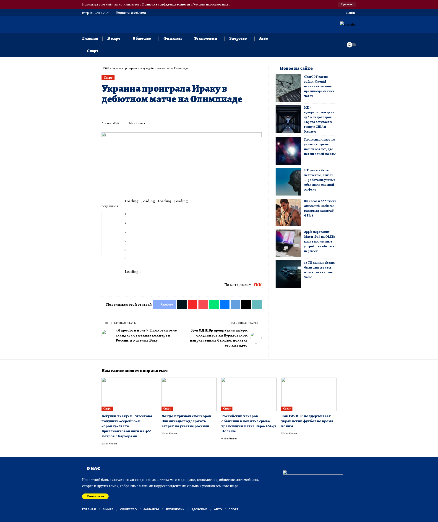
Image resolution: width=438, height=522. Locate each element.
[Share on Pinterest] (130, 112)
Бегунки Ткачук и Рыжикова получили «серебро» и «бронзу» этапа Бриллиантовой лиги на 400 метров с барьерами (127, 426)
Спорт (108, 77)
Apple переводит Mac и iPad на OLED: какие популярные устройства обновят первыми (319, 241)
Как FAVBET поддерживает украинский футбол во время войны (307, 421)
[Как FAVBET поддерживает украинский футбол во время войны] (309, 394)
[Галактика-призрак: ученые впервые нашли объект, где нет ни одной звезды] (288, 151)
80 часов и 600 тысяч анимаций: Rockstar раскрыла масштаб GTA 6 (320, 208)
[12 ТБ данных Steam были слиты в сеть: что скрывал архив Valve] (288, 274)
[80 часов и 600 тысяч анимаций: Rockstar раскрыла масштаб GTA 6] (288, 212)
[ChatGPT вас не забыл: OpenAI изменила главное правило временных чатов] (288, 88)
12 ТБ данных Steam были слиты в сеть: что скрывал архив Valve (319, 269)
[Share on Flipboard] (121, 112)
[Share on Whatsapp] (138, 112)
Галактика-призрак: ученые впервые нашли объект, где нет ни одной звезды (320, 146)
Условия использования (211, 4)
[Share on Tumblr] (155, 112)
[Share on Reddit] (164, 112)
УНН (257, 284)
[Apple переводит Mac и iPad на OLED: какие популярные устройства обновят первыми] (288, 243)
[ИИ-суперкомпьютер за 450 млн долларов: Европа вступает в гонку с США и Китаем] (288, 119)
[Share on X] (113, 112)
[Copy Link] (197, 112)
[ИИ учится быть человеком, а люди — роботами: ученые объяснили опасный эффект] (288, 182)
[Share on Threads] (189, 112)
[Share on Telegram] (180, 112)
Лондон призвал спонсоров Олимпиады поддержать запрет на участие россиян (186, 421)
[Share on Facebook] (105, 112)
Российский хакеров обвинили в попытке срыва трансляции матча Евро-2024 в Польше (248, 423)
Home (105, 68)
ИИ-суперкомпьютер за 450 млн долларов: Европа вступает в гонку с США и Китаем (319, 119)
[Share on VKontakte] (172, 112)
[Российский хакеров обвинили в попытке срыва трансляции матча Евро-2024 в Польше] (249, 394)
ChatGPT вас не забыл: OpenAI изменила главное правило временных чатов (319, 86)
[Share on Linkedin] (147, 112)
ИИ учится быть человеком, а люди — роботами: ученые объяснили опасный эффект (319, 180)
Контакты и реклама (131, 12)
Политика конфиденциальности (166, 4)
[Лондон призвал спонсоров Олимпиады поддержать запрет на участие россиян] (189, 394)
